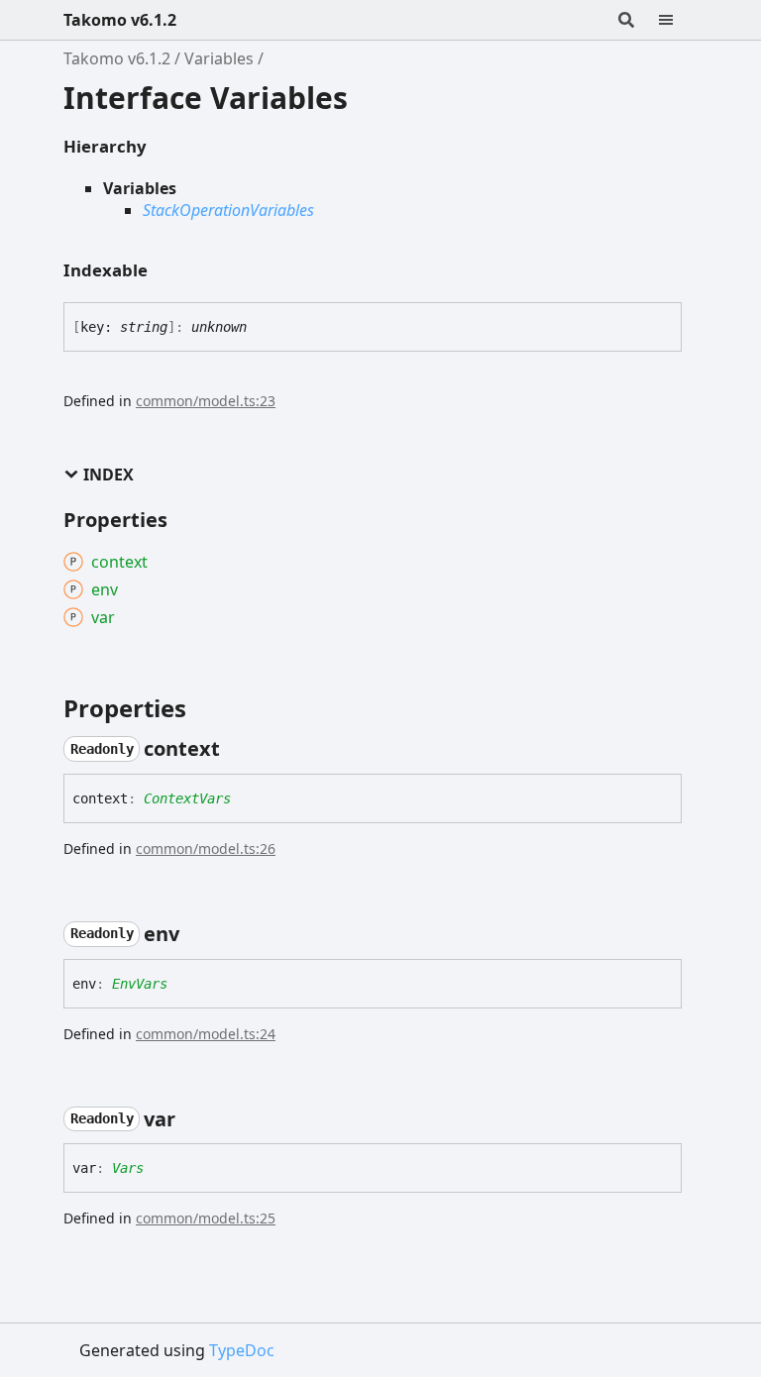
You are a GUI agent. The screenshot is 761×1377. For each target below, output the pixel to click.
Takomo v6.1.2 (119, 20)
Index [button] (108, 475)
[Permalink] (238, 749)
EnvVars (139, 984)
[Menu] (678, 20)
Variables (219, 58)
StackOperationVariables (228, 210)
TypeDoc (241, 1350)
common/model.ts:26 (205, 848)
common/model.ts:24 (205, 1033)
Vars (128, 1168)
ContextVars (187, 798)
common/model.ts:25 (205, 1218)
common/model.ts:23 (205, 400)
